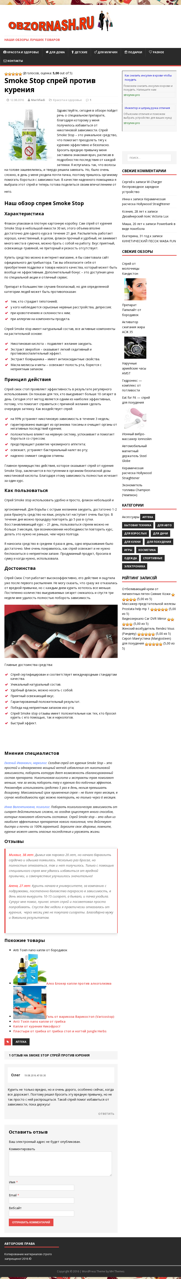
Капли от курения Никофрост (37, 1026)
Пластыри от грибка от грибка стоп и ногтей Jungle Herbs (59, 1031)
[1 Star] (6, 74)
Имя (12, 1182)
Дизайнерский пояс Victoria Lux (145, 216)
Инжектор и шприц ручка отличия (147, 108)
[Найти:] (149, 158)
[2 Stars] (9, 74)
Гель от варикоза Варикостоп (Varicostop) (80, 1016)
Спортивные (152, 558)
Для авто (164, 525)
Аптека (21, 1042)
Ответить (106, 1114)
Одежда (130, 558)
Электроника (134, 566)
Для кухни (132, 542)
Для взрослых (135, 533)
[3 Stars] (13, 74)
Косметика (147, 550)
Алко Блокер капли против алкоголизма (78, 983)
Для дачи (160, 533)
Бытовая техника (137, 525)
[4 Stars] (17, 74)
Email (13, 1195)
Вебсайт (15, 1208)
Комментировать (22, 1149)
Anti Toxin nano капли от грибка (39, 1021)
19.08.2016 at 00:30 (35, 1075)
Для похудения (159, 542)
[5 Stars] (20, 74)
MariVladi (38, 100)
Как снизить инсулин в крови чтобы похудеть (148, 78)
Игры (128, 550)
